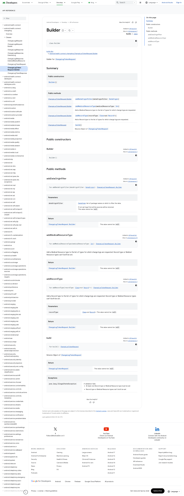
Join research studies (166, 463)
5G (58, 469)
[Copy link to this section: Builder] (55, 149)
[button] (14, 25)
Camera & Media (62, 463)
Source (33, 463)
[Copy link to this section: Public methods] (68, 169)
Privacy (59, 466)
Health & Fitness (62, 459)
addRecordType (81, 116)
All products (109, 481)
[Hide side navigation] (26, 492)
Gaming (59, 452)
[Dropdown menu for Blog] (97, 2)
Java (135, 34)
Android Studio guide (140, 455)
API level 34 (133, 29)
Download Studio (139, 465)
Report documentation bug (168, 456)
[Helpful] (132, 22)
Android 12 (111, 469)
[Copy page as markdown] (69, 30)
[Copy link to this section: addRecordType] (65, 279)
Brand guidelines (51, 491)
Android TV (86, 466)
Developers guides (139, 458)
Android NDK (137, 468)
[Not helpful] (135, 22)
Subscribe (157, 491)
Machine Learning (63, 456)
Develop (60, 3)
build (77, 125)
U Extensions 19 (132, 238)
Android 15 (111, 459)
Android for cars (87, 463)
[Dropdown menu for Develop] (66, 2)
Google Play (75, 3)
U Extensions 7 (132, 31)
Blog (92, 3)
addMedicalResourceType (85, 106)
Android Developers (53, 22)
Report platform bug (165, 452)
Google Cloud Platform (93, 481)
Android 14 (111, 463)
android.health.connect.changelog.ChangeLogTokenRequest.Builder (74, 54)
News (33, 466)
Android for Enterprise (38, 456)
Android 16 (111, 456)
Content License (101, 411)
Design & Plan (43, 3)
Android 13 (111, 466)
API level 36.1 (133, 235)
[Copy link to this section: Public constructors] (73, 139)
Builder (52, 82)
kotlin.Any (50, 51)
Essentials (26, 3)
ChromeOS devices (88, 459)
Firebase (77, 481)
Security (34, 459)
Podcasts (34, 473)
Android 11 (111, 473)
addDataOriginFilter (83, 99)
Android (34, 452)
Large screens (87, 452)
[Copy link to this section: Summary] (60, 68)
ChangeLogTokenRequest (65, 59)
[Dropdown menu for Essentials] (33, 2)
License (40, 491)
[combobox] (126, 2)
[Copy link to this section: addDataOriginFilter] (68, 179)
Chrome (67, 481)
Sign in (178, 3)
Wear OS (85, 456)
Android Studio (167, 3)
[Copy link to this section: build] (53, 338)
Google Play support (165, 459)
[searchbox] (14, 18)
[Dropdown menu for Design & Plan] (51, 2)
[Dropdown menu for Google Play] (83, 2)
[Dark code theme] (136, 41)
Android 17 (111, 452)
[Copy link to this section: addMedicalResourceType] (75, 235)
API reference (9, 11)
